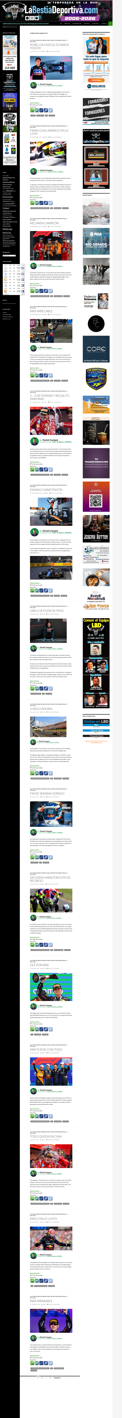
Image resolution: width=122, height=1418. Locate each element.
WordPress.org (6, 319)
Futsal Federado (12, 205)
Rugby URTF (6, 238)
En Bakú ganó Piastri (46, 489)
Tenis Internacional (9, 243)
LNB (15, 222)
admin (43, 51)
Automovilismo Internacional (40, 40)
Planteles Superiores (8, 235)
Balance (4, 191)
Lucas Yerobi (6, 224)
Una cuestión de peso (47, 610)
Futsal (4, 204)
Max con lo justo (43, 1218)
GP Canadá (58, 1121)
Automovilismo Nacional (8, 188)
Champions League (7, 192)
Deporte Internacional (58, 40)
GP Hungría (58, 778)
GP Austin (57, 474)
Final (13, 201)
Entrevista (8, 197)
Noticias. (7, 232)
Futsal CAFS (5, 205)
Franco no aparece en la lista (49, 132)
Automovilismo (36, 693)
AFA (8, 175)
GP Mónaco (58, 1203)
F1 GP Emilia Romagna (41, 1286)
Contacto (104, 23)
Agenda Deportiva (9, 178)
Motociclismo (7, 226)
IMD (14, 217)
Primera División (7, 237)
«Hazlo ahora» (41, 708)
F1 (66, 40)
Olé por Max (39, 965)
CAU (14, 191)
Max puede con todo (46, 1049)
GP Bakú (57, 595)
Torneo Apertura (6, 244)
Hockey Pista (8, 217)
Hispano (9, 213)
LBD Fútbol (87, 23)
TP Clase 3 (5, 246)
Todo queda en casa (46, 1136)
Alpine (33, 115)
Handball (5, 213)
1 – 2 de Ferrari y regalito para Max (49, 397)
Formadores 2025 (76, 23)
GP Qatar (57, 380)
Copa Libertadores (7, 194)
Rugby (13, 237)
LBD (61, 23)
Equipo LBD (67, 23)
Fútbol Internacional (9, 211)
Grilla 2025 (58, 208)
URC (9, 246)
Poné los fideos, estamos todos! (49, 46)
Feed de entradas (7, 314)
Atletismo (5, 180)
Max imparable (41, 1301)
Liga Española (7, 219)
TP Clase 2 (13, 244)
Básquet (10, 191)
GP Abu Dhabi (58, 296)
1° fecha (5, 175)
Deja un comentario (54, 51)
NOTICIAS (33, 41)
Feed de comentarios (8, 316)
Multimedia (95, 23)
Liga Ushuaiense (8, 222)
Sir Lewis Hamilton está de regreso (50, 879)
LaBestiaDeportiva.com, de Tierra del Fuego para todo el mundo (26, 24)
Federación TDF (7, 201)
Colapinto (40, 115)
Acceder (5, 312)
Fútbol (6, 208)
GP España (37, 1034)
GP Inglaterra (59, 950)
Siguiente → (58, 1378)
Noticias (52, 115)
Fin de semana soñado (47, 793)
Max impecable (41, 311)
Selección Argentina (9, 240)
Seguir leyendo (35, 103)
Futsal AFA (10, 204)
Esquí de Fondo (6, 199)
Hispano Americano (7, 214)
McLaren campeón (44, 223)
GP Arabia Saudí (59, 1368)
